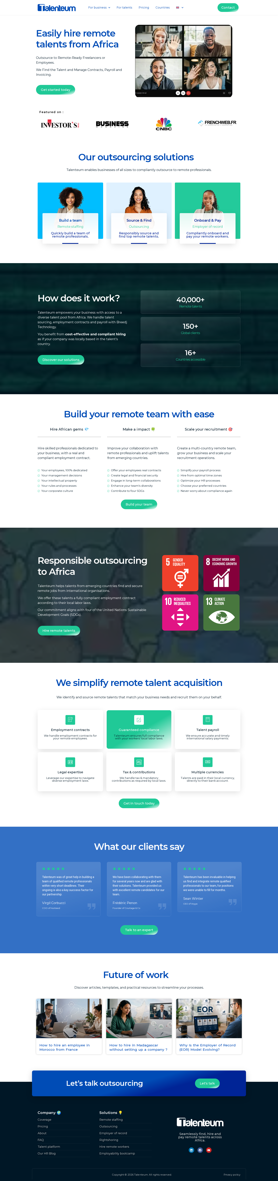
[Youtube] (209, 1150)
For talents (124, 7)
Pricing (144, 7)
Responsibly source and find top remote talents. (139, 234)
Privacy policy (232, 1174)
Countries (163, 7)
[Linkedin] (191, 1150)
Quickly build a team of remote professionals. (70, 234)
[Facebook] (200, 1150)
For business (97, 7)
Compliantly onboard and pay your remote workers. (207, 234)
